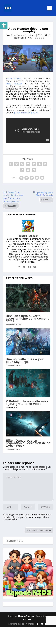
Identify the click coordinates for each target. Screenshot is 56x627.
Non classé (20, 37)
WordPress (28, 619)
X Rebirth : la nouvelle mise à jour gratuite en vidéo (27, 403)
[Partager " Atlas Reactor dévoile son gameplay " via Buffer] (45, 164)
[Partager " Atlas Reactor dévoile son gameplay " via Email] (28, 170)
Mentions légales (16, 623)
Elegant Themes (26, 616)
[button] (3, 25)
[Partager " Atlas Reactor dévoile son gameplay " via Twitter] (16, 164)
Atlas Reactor (14, 83)
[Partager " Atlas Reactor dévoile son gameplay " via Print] (34, 170)
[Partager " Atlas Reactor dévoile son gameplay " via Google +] (22, 164)
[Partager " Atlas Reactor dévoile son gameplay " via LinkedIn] (39, 164)
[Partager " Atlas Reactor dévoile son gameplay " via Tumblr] (28, 164)
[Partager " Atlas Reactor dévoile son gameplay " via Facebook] (11, 164)
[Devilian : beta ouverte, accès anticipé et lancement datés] (28, 298)
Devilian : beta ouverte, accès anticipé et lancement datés (27, 318)
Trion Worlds (13, 78)
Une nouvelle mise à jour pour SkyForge (25, 360)
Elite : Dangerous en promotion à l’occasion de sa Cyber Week (28, 443)
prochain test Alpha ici (26, 112)
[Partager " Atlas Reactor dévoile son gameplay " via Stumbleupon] (22, 170)
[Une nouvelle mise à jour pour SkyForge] (28, 341)
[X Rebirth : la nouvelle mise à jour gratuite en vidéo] (28, 383)
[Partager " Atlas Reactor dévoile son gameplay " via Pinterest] (34, 164)
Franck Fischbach (26, 35)
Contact (30, 623)
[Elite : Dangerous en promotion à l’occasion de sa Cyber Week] (28, 423)
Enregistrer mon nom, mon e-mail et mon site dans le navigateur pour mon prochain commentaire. (27, 517)
